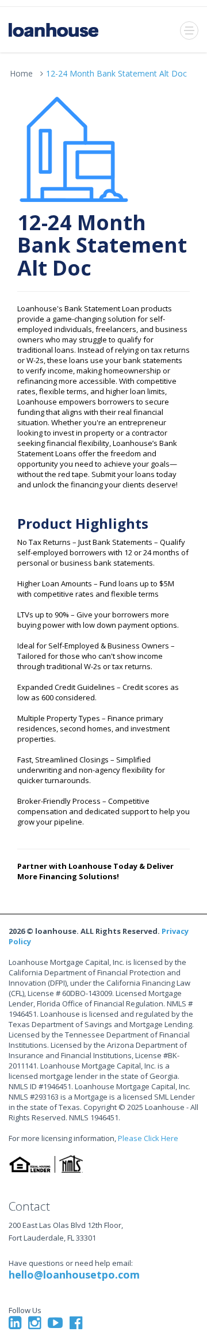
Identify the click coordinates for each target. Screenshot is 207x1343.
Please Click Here (148, 1138)
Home (21, 73)
